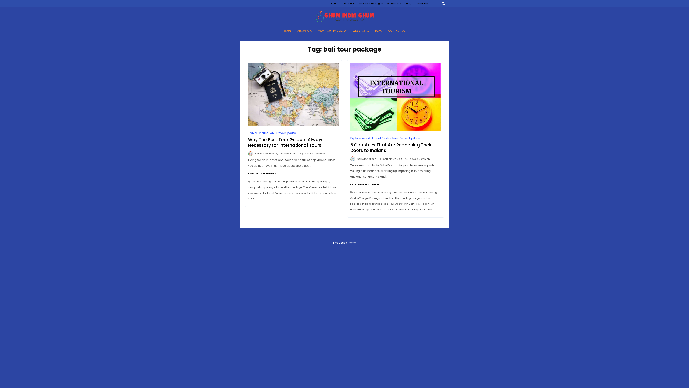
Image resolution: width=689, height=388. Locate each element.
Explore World (360, 138)
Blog (408, 3)
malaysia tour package (261, 187)
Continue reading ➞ (262, 173)
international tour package (313, 181)
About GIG (348, 3)
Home (334, 3)
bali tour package (262, 181)
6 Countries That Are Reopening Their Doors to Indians (391, 147)
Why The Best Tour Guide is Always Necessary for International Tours (286, 142)
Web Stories (394, 3)
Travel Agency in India (279, 193)
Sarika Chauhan (264, 153)
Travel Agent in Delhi (305, 193)
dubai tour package (285, 181)
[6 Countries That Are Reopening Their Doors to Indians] (395, 130)
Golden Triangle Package (365, 198)
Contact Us (422, 3)
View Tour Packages (371, 3)
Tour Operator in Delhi (316, 187)
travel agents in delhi (420, 209)
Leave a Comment (314, 153)
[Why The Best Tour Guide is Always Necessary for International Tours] (293, 125)
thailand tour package (289, 187)
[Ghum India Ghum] (344, 21)
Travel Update (286, 133)
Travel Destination (261, 133)
